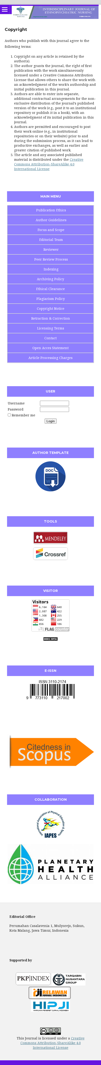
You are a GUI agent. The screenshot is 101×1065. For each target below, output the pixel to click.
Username (16, 403)
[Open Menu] (4, 9)
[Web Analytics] (50, 639)
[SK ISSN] (50, 699)
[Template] (50, 490)
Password (15, 409)
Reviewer (51, 249)
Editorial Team (51, 239)
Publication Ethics (51, 210)
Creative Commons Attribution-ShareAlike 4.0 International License (48, 164)
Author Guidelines (51, 220)
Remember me (23, 415)
